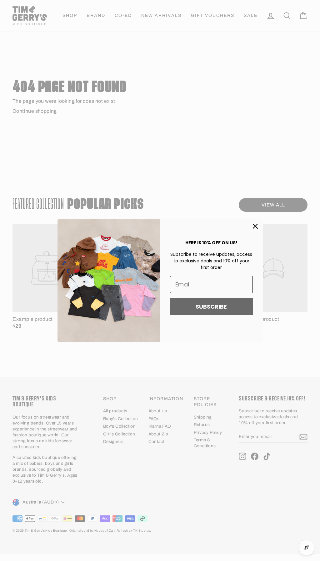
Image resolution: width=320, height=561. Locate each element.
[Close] (255, 226)
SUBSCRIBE (211, 306)
